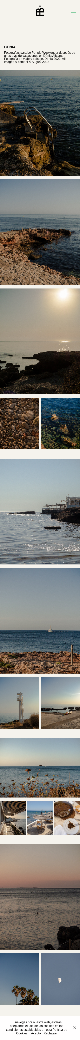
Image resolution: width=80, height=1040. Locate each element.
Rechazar (50, 1033)
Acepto (36, 1033)
